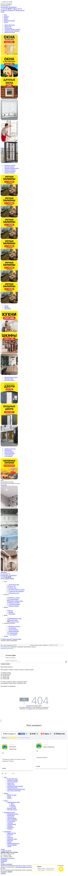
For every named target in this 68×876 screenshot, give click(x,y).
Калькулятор (8, 450)
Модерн (13, 803)
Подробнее (4, 869)
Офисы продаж (17, 8)
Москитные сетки (10, 32)
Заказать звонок (19, 10)
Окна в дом (8, 26)
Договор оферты (12, 843)
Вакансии (10, 838)
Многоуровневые (10, 453)
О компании (7, 829)
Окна (5, 14)
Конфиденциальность (7, 648)
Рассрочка (10, 835)
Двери (6, 19)
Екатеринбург (5, 7)
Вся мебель (8, 308)
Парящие (9, 823)
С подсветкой (8, 456)
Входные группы (9, 380)
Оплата (9, 840)
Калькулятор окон (10, 25)
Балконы (6, 16)
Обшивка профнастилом (12, 168)
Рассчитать (4, 485)
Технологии (10, 815)
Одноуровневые (9, 451)
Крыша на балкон (10, 172)
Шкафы (7, 307)
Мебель (6, 17)
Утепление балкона (10, 171)
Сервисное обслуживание (12, 31)
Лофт (12, 801)
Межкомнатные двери (11, 377)
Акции (6, 22)
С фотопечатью (9, 454)
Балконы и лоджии (10, 165)
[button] (2, 771)
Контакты (10, 832)
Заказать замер (17, 639)
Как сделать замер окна (13, 788)
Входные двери (9, 378)
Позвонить (4, 572)
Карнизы (9, 826)
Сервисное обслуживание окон (16, 787)
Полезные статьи (12, 837)
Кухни (6, 305)
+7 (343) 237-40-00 (6, 848)
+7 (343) (6, 8)
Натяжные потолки (9, 20)
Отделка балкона (9, 166)
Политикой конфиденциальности (25, 865)
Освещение (10, 825)
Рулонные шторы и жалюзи (12, 29)
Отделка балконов (12, 779)
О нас (9, 834)
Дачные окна (8, 28)
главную (30, 708)
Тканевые (10, 820)
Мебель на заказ (11, 793)
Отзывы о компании (6, 862)
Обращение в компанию (7, 856)
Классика (13, 804)
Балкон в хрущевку (10, 169)
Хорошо (10, 869)
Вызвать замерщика (6, 4)
